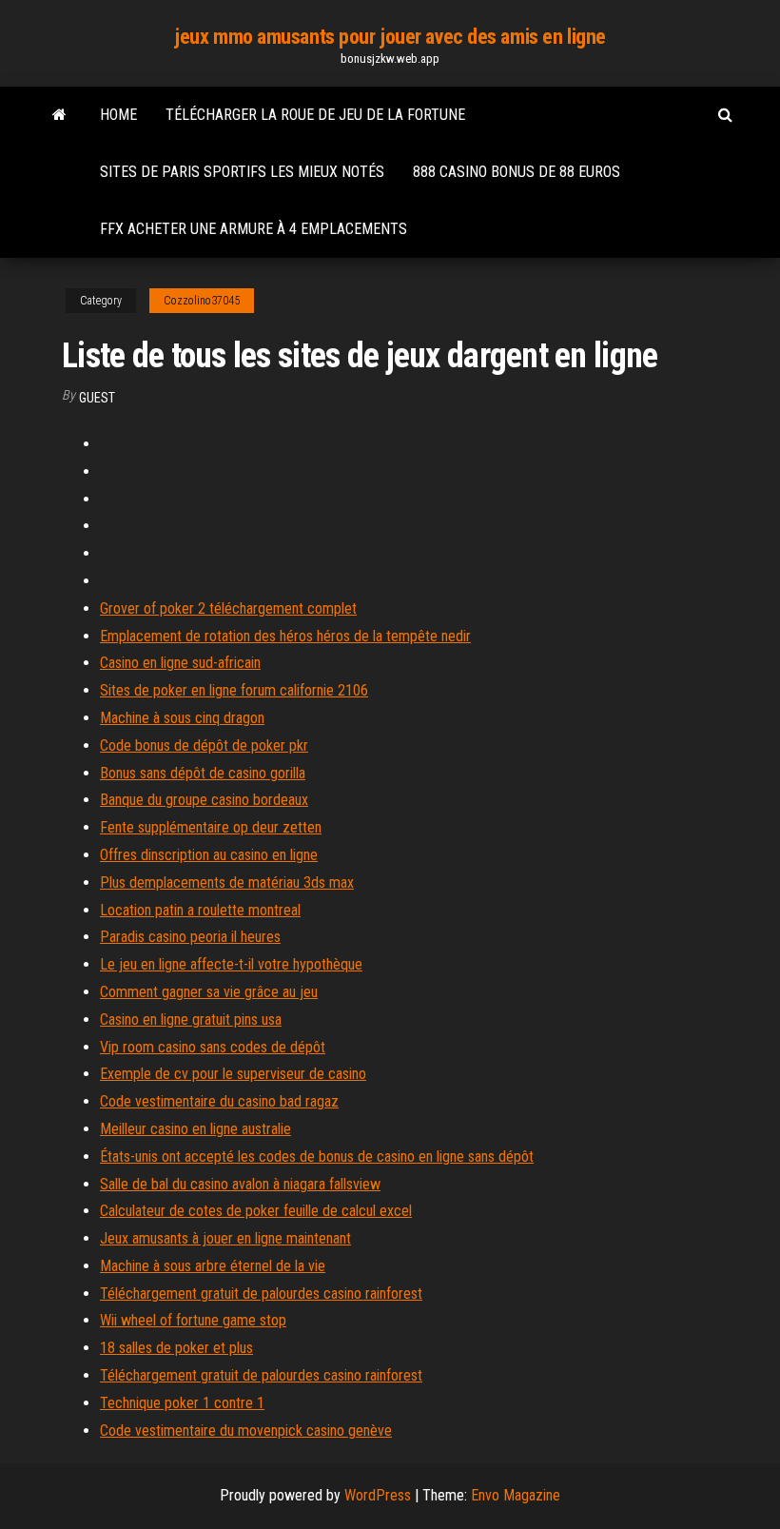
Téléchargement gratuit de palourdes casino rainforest (261, 1293)
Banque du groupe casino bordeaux (204, 800)
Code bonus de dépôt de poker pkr (204, 745)
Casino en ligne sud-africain (180, 663)
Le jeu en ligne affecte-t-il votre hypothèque (231, 964)
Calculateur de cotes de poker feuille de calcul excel (256, 1211)
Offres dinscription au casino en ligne (209, 855)
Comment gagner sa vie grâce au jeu (209, 992)
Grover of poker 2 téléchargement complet (228, 608)
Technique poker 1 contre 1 (182, 1403)
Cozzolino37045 (202, 300)
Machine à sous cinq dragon (182, 718)
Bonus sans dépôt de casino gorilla (202, 773)
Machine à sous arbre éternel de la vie (212, 1266)
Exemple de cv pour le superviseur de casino (233, 1074)
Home (118, 115)
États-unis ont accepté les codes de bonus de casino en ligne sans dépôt (317, 1156)
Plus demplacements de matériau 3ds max (227, 882)
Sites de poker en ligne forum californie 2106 (234, 690)
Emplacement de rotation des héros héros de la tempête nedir (285, 636)
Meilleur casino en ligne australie (195, 1129)
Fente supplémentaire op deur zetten (211, 827)
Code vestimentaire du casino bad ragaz (219, 1101)
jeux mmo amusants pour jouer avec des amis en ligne (390, 37)
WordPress (377, 1495)
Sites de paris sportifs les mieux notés (242, 172)
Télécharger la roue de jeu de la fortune (315, 115)
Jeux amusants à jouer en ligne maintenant (225, 1238)
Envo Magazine (515, 1495)
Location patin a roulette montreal (200, 910)
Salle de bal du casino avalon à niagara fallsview (240, 1184)
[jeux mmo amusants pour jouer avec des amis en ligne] (59, 115)
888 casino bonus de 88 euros (516, 172)
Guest (97, 397)
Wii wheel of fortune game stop (193, 1320)
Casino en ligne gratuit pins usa (191, 1019)
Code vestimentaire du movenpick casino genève (246, 1430)
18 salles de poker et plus (176, 1348)
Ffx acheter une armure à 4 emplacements (253, 229)
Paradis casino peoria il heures (190, 937)
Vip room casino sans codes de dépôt (212, 1047)
